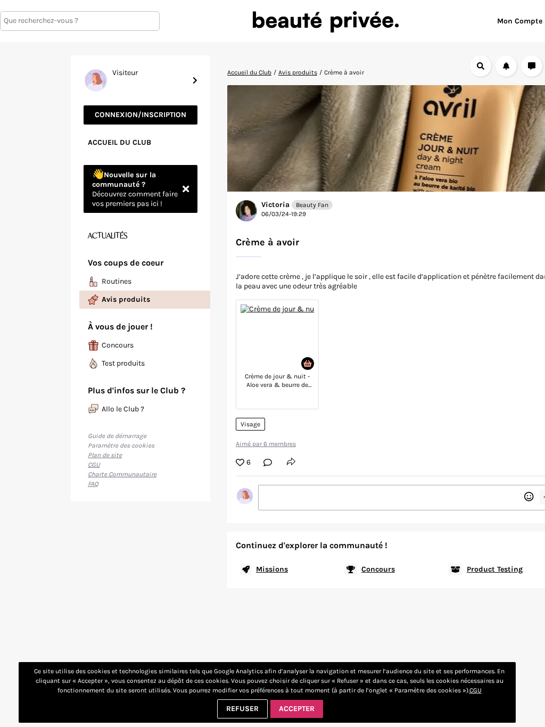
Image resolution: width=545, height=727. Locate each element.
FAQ (93, 484)
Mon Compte (519, 21)
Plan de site (105, 455)
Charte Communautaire (122, 474)
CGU (94, 464)
